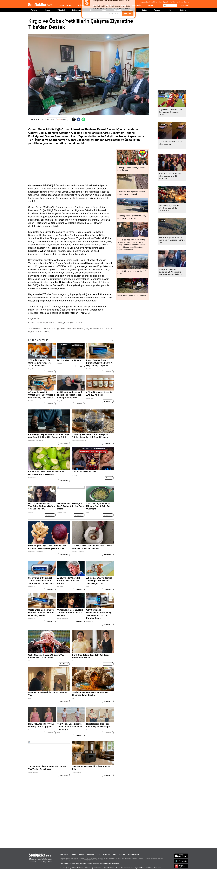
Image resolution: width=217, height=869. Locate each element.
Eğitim (169, 10)
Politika (34, 10)
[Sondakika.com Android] (181, 861)
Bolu (69, 251)
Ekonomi (90, 854)
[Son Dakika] (40, 5)
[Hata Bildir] (157, 868)
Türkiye (67, 216)
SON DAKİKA (66, 5)
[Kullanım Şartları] (65, 868)
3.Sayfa (183, 10)
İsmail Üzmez (86, 263)
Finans (47, 10)
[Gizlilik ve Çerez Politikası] (93, 868)
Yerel (114, 854)
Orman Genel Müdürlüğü (41, 185)
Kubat (108, 238)
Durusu (57, 285)
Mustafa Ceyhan (37, 251)
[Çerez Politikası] (109, 868)
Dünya (81, 854)
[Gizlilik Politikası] (78, 868)
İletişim (45, 862)
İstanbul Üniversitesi (61, 282)
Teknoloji (61, 10)
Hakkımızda (33, 862)
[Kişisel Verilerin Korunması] (124, 868)
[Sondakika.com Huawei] (181, 866)
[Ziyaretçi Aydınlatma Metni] (143, 868)
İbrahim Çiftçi (47, 263)
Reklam (40, 862)
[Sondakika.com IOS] (181, 856)
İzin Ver (127, 17)
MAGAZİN (136, 5)
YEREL (150, 5)
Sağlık (144, 10)
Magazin (106, 854)
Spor (98, 854)
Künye (50, 862)
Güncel (74, 854)
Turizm (157, 10)
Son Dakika (64, 854)
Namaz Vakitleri (133, 854)
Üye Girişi (183, 5)
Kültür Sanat (77, 10)
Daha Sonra (113, 17)
